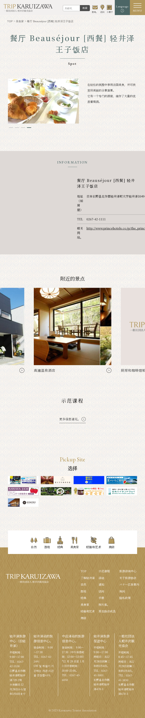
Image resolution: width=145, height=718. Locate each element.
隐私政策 (125, 598)
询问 (122, 591)
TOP (83, 571)
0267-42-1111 (96, 219)
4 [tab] (29, 127)
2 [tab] (17, 127)
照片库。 (104, 605)
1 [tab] (11, 127)
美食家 (85, 605)
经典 (83, 598)
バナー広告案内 (129, 584)
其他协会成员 (107, 611)
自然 (83, 584)
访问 (101, 591)
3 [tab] (23, 127)
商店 (83, 618)
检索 (85, 8)
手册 (101, 598)
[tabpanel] (43, 101)
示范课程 (104, 571)
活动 (101, 578)
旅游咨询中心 (127, 571)
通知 (101, 584)
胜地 (83, 591)
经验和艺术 (88, 611)
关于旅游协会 (127, 578)
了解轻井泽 (88, 578)
